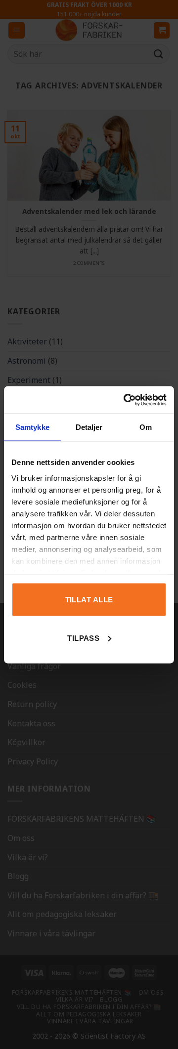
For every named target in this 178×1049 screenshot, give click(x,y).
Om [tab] (145, 427)
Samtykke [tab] (32, 427)
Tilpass (83, 637)
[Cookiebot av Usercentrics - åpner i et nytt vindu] (126, 399)
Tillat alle (89, 599)
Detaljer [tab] (89, 427)
